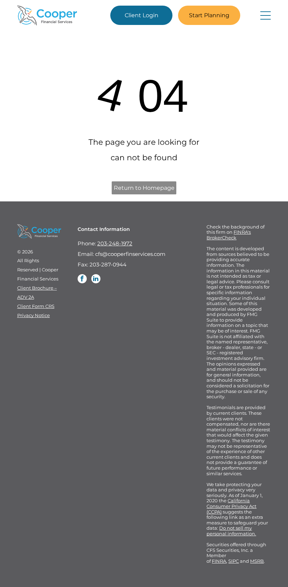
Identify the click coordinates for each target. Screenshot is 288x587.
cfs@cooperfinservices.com (130, 254)
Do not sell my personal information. (231, 530)
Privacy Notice (33, 315)
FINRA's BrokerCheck (229, 234)
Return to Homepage (144, 188)
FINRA (219, 561)
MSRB (257, 561)
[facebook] (82, 279)
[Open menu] (265, 15)
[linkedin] (95, 279)
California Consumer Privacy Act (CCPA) (231, 506)
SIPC (233, 561)
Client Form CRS (35, 306)
